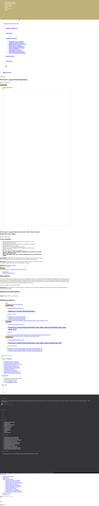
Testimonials (8, 6)
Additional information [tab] (9, 273)
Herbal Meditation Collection (12, 368)
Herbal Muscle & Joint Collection (13, 364)
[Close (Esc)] (4, 504)
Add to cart (2, 268)
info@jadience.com (12, 382)
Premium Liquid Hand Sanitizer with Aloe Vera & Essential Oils (34, 343)
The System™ (8, 427)
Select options (9, 305)
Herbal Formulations (10, 3)
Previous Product (7, 87)
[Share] (3, 504)
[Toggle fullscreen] (1, 504)
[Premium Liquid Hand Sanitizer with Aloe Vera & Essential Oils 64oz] (36, 225)
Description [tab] (6, 271)
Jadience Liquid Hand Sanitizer (21, 311)
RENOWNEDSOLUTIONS (46, 472)
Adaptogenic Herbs (10, 2)
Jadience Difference (9, 422)
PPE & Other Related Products (12, 373)
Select (2, 265)
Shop (6, 10)
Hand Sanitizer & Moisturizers (13, 490)
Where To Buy (8, 426)
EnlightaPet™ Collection (10, 370)
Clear (14, 265)
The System (8, 4)
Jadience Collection (9, 424)
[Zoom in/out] (0, 504)
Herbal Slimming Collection (11, 362)
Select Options (3, 85)
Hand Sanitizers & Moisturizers (18, 269)
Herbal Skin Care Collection (11, 361)
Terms (6, 7)
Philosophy (7, 423)
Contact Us (7, 428)
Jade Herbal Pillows (9, 369)
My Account (8, 8)
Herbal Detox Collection (10, 365)
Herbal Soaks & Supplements (12, 366)
